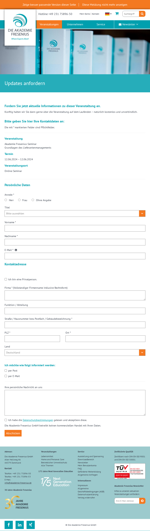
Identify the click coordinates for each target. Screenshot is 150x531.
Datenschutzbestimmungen (38, 420)
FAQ (80, 468)
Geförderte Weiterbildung (89, 471)
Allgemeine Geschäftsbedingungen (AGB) (91, 490)
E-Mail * (9, 250)
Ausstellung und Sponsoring (91, 456)
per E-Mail (14, 376)
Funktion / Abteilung (16, 305)
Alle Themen (47, 465)
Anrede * (9, 194)
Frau (24, 200)
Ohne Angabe (43, 200)
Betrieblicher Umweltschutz (54, 462)
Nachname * (11, 236)
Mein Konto (85, 13)
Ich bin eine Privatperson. (22, 279)
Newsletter (128, 24)
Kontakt (95, 13)
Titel (7, 207)
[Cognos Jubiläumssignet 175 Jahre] (56, 487)
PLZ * (7, 332)
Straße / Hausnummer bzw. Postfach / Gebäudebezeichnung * (38, 318)
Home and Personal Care (52, 459)
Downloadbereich (86, 459)
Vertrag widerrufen (86, 497)
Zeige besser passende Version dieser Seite (49, 4)
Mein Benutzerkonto (87, 465)
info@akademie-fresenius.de (18, 482)
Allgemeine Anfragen (88, 474)
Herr (11, 200)
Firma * (36, 287)
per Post (12, 370)
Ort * (68, 332)
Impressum (83, 485)
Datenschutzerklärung (88, 494)
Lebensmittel (47, 456)
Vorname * (10, 222)
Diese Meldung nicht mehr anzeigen (104, 4)
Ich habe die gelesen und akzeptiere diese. (47, 420)
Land (7, 346)
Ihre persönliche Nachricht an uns (23, 387)
